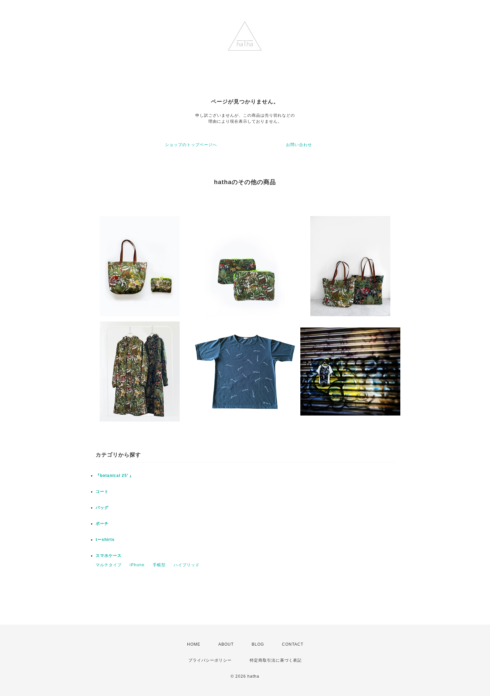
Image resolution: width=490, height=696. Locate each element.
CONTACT (292, 644)
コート (102, 491)
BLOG (258, 644)
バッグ (102, 507)
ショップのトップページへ (191, 144)
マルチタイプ (109, 565)
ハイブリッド (187, 565)
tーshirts (105, 539)
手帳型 (159, 565)
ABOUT (226, 644)
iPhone (137, 565)
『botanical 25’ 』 (115, 475)
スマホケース (109, 555)
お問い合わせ (299, 144)
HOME (193, 644)
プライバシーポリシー (210, 660)
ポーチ (102, 523)
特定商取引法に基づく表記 (276, 660)
